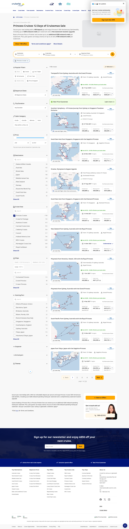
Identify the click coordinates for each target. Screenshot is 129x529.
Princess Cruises (68, 481)
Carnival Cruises (68, 478)
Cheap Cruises (50, 473)
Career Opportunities (29, 526)
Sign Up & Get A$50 (108, 20)
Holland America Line (69, 484)
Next (98, 378)
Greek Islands (15, 494)
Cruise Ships (67, 10)
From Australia (30, 10)
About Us (83, 10)
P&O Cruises (67, 473)
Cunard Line (67, 489)
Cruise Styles (75, 10)
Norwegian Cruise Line (70, 486)
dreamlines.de (83, 526)
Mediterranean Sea (16, 478)
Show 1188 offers (21, 44)
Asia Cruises (15, 484)
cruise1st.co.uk (113, 526)
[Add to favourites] (78, 78)
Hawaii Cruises (15, 489)
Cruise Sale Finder (51, 478)
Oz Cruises (49, 489)
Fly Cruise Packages (52, 481)
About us (20, 526)
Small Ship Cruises (51, 497)
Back (66, 378)
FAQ (59, 526)
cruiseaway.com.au (103, 526)
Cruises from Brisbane (34, 476)
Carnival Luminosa (86, 478)
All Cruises (19, 17)
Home (14, 10)
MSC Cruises (67, 491)
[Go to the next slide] (112, 93)
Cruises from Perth (34, 486)
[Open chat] (125, 525)
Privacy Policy (52, 526)
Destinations (40, 10)
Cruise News (103, 510)
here (84, 451)
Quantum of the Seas (87, 476)
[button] (71, 54)
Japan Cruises (15, 486)
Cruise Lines (58, 10)
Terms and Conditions (42, 526)
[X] (105, 499)
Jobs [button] (101, 506)
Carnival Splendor (86, 473)
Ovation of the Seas (87, 484)
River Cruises (50, 494)
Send (80, 446)
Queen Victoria (85, 481)
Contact (14, 526)
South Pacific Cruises (17, 481)
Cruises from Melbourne (35, 484)
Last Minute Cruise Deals (53, 484)
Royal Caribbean (68, 476)
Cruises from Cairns (34, 481)
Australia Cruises (16, 473)
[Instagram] (109, 499)
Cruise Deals (21, 10)
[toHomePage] (18, 4)
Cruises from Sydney (34, 473)
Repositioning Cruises (52, 491)
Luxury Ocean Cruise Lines (53, 486)
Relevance (110, 67)
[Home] (13, 17)
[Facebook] (101, 499)
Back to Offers (101, 398)
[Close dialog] (123, 4)
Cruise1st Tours (49, 10)
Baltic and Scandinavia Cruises (19, 491)
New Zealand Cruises (17, 476)
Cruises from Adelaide (34, 478)
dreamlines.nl (93, 526)
